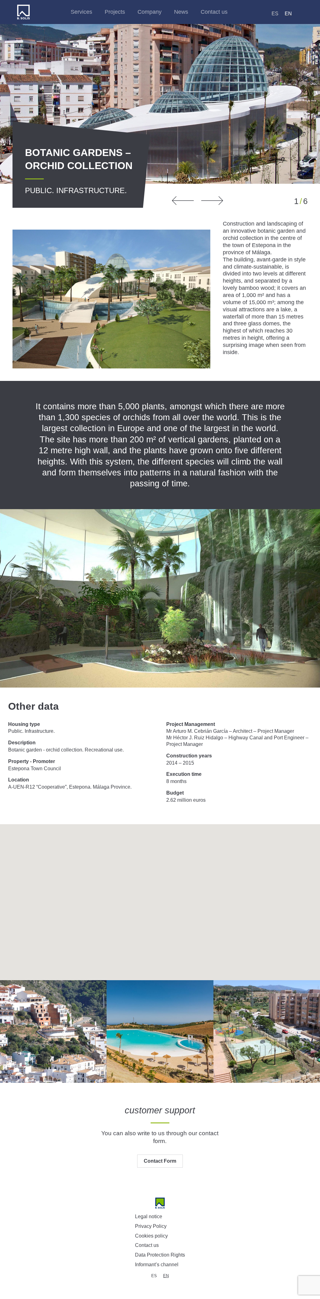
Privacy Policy (151, 1226)
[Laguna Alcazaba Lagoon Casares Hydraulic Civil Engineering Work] (160, 1031)
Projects (115, 12)
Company (150, 12)
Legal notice (148, 1216)
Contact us (214, 12)
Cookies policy (151, 1235)
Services (81, 12)
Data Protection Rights (160, 1255)
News (181, 12)
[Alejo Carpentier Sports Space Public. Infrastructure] (266, 1031)
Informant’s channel (156, 1264)
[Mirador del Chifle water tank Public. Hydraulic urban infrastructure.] (53, 1031)
